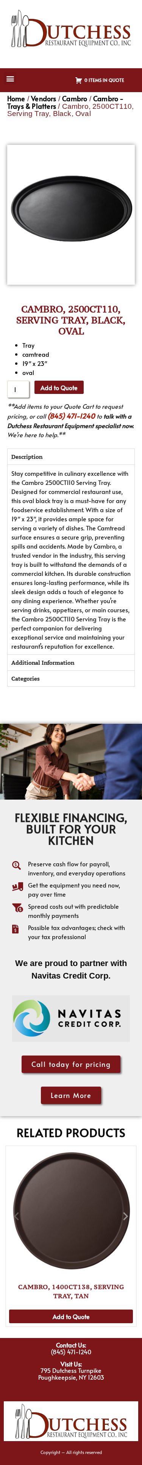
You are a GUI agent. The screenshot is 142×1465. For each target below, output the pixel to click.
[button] (10, 78)
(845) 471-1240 (71, 415)
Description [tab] (26, 456)
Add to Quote (59, 387)
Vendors (43, 98)
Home (16, 98)
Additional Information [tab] (42, 662)
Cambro (74, 98)
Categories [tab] (25, 678)
